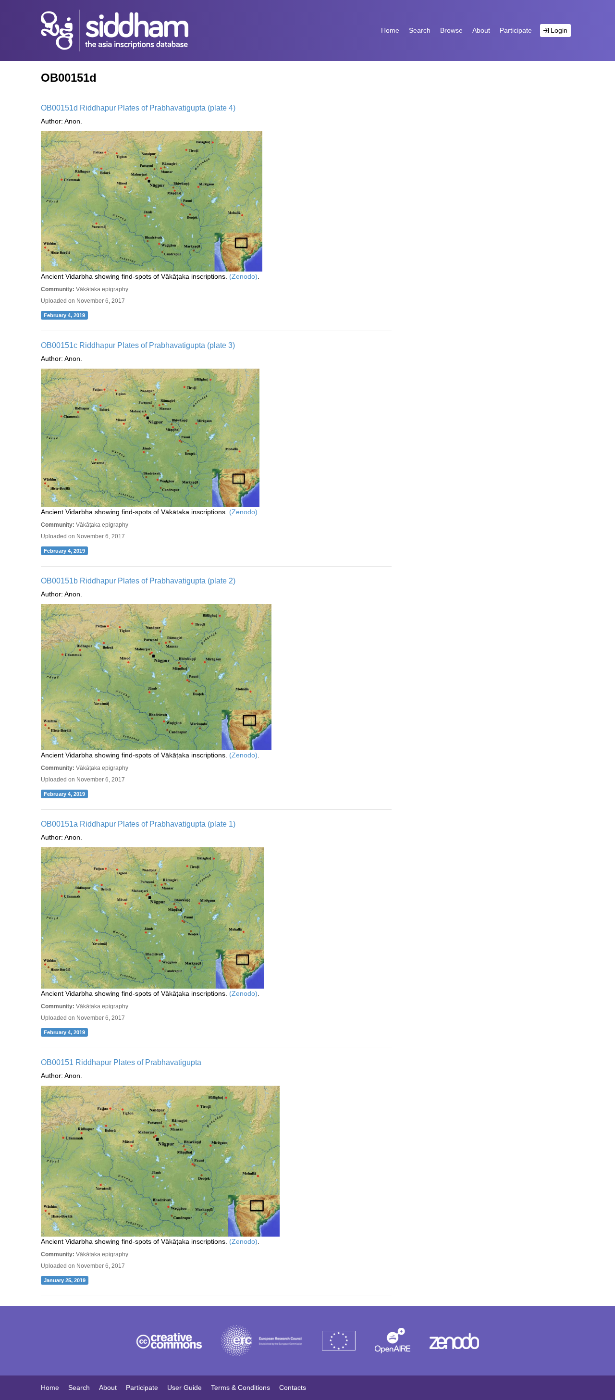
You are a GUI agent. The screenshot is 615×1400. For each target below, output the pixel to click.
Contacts (292, 1387)
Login (558, 30)
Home (390, 30)
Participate (516, 30)
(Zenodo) (243, 276)
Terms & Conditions (240, 1387)
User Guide (184, 1387)
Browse (451, 30)
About (481, 30)
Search (419, 30)
